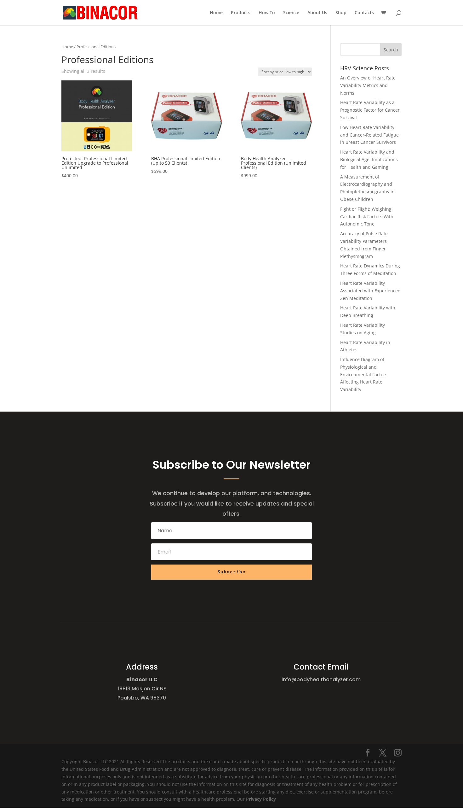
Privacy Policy (261, 799)
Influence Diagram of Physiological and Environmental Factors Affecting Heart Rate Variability (363, 374)
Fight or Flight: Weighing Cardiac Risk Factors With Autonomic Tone (366, 216)
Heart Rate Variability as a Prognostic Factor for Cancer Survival (370, 109)
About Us (317, 12)
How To (267, 12)
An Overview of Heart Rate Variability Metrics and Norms (368, 85)
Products (240, 12)
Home (216, 12)
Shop (340, 12)
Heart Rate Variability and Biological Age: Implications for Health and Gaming (369, 159)
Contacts (364, 12)
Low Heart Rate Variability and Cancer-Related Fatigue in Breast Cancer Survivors (369, 134)
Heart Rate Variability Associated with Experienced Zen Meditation (370, 290)
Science (291, 12)
